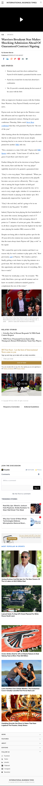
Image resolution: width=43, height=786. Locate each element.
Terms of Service (9, 368)
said (11, 257)
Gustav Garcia (8, 52)
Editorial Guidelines (31, 407)
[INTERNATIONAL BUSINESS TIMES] (22, 3)
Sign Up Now (12, 538)
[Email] (23, 59)
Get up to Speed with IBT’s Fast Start (29, 535)
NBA (17, 144)
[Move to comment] (26, 59)
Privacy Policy (20, 368)
